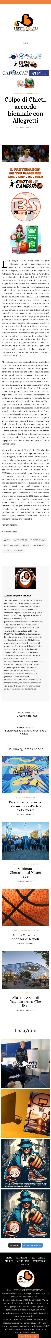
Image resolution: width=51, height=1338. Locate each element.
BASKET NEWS (22, 1261)
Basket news (19, 93)
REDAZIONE (30, 127)
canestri (25, 545)
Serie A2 (9, 1261)
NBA (33, 1258)
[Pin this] (30, 132)
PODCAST (25, 1264)
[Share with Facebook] (20, 132)
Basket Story (39, 1261)
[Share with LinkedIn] (27, 132)
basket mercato (20, 540)
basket (6, 540)
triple (6, 551)
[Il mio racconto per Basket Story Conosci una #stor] (25, 1163)
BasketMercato (31, 93)
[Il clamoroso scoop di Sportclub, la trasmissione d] (25, 1063)
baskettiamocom (38, 540)
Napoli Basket (27, 930)
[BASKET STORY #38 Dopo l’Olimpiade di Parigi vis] (25, 1113)
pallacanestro (39, 545)
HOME (9, 1258)
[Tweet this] (24, 132)
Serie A (26, 864)
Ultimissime (18, 551)
